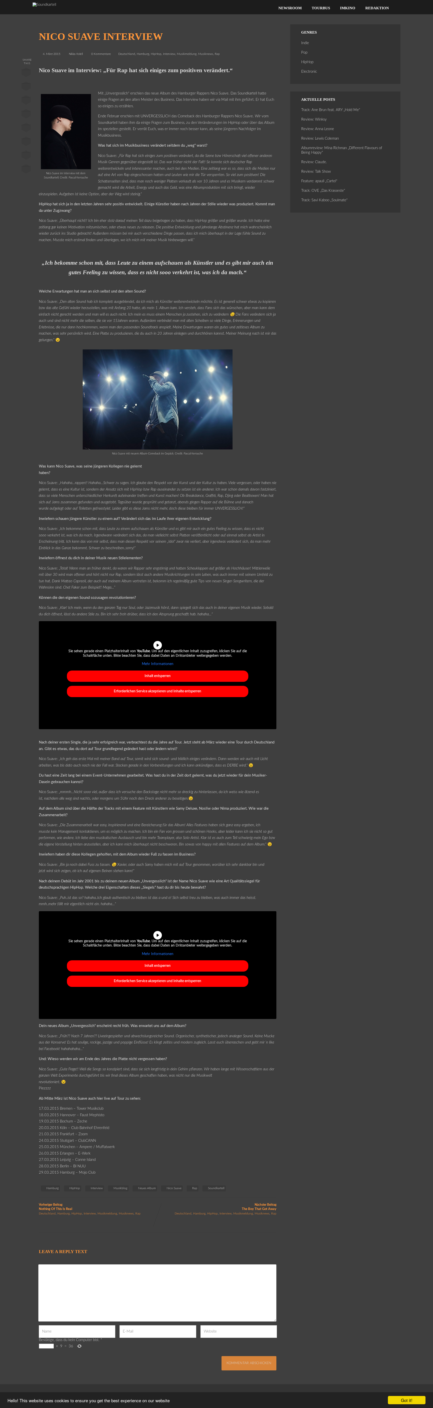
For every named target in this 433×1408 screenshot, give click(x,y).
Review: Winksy (314, 119)
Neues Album (147, 1188)
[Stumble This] (25, 128)
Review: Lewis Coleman (320, 138)
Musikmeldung (186, 53)
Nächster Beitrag (259, 1207)
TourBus (321, 8)
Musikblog (120, 1188)
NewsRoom (290, 8)
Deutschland (126, 53)
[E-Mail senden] (25, 156)
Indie (305, 43)
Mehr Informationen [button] (157, 664)
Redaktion (377, 8)
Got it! (406, 1400)
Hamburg (143, 53)
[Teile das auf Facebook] (25, 73)
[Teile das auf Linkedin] (25, 115)
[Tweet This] (25, 87)
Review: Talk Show (316, 171)
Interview (169, 53)
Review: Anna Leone (317, 129)
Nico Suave (174, 1188)
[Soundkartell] (44, 5)
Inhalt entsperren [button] (158, 676)
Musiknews (205, 53)
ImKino (347, 8)
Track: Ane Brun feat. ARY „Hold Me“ (330, 110)
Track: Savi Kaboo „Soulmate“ (324, 200)
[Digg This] (25, 142)
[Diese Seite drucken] (25, 170)
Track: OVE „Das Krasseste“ (323, 191)
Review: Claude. (314, 162)
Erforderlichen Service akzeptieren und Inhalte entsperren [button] (157, 691)
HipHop (156, 53)
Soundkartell (216, 1188)
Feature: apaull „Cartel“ (319, 181)
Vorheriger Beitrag (55, 1207)
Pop (304, 52)
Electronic (309, 71)
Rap (217, 53)
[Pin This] (25, 101)
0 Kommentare (101, 53)
